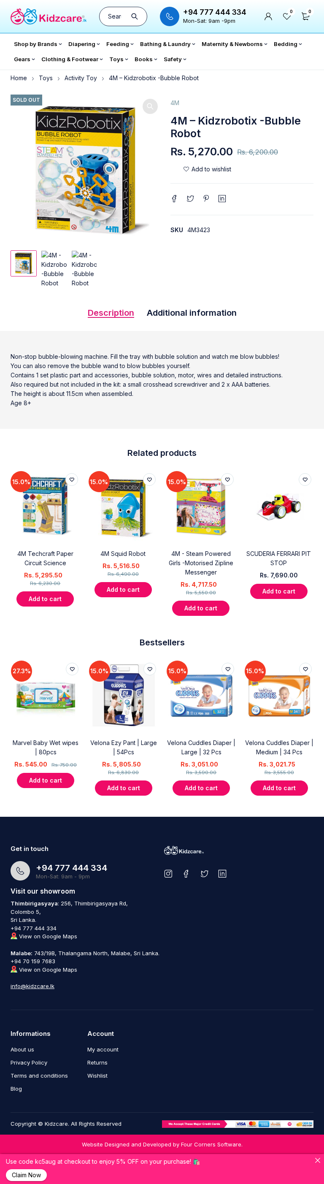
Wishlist (97, 1075)
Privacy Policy (29, 1062)
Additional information (192, 313)
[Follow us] (204, 874)
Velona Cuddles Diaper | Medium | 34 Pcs (279, 747)
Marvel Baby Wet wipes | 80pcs (45, 747)
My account (103, 1049)
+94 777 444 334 (214, 12)
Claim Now (26, 1175)
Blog (16, 1088)
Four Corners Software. (212, 1144)
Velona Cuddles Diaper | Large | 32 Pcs (201, 747)
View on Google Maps (47, 936)
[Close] (317, 1160)
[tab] (110, 314)
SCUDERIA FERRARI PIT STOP (278, 558)
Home (19, 77)
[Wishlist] (207, 169)
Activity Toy (81, 77)
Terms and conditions (39, 1075)
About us (22, 1049)
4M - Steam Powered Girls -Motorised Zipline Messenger (201, 563)
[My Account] (268, 16)
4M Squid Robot (123, 553)
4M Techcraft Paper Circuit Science (45, 558)
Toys (46, 77)
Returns (97, 1062)
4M (174, 102)
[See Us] (168, 874)
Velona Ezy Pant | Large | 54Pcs (123, 747)
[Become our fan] (186, 874)
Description (111, 313)
